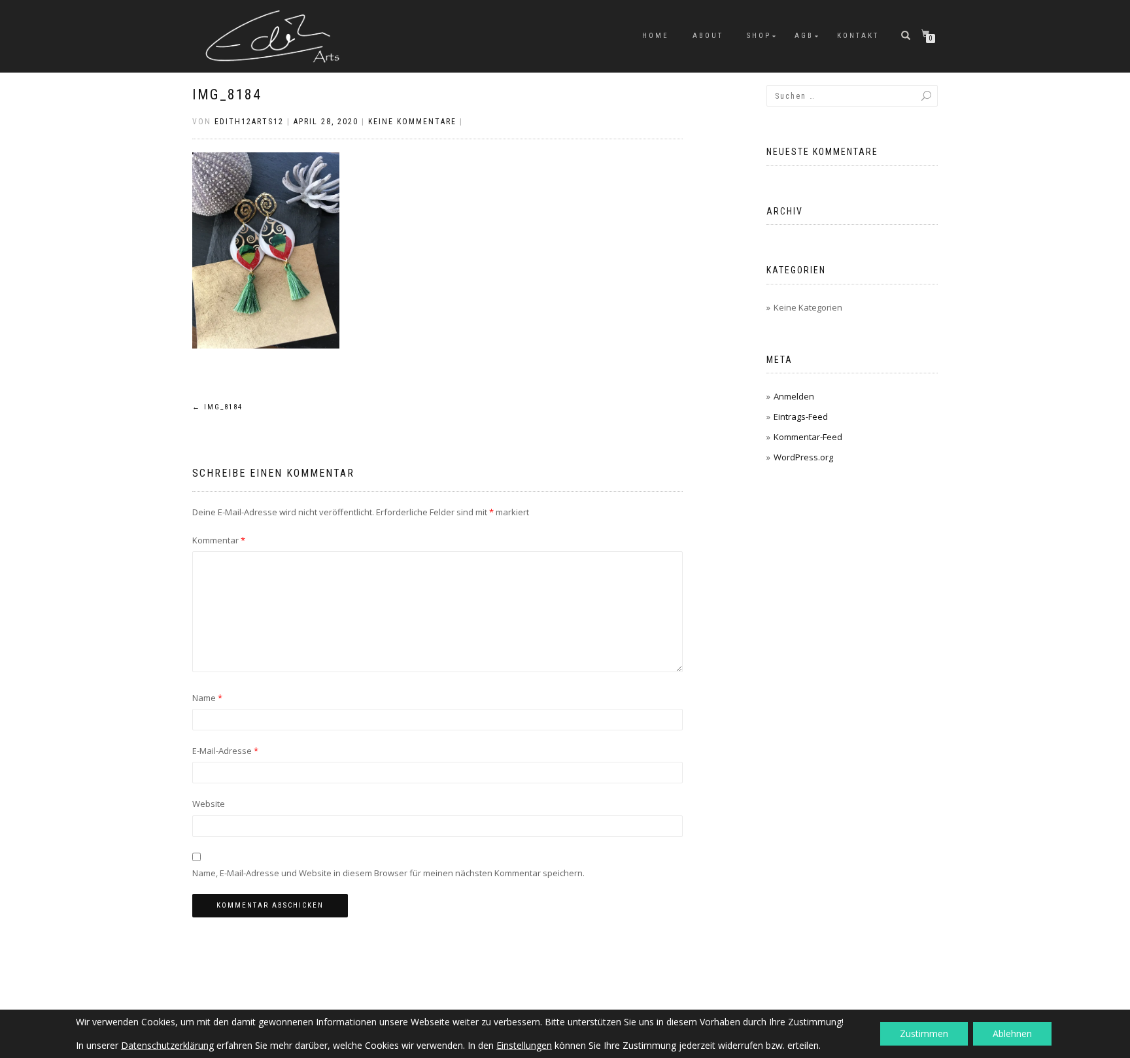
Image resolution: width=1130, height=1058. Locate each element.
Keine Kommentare (412, 121)
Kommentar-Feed (808, 437)
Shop (759, 35)
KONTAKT (858, 35)
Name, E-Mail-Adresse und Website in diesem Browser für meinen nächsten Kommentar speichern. (388, 873)
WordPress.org (803, 457)
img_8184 (227, 94)
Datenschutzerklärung (167, 1045)
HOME (655, 35)
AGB (804, 35)
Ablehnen (1012, 1033)
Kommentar (218, 540)
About (708, 35)
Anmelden (794, 396)
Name (207, 698)
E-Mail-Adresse (225, 751)
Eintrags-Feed (801, 416)
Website (208, 804)
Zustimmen (924, 1033)
